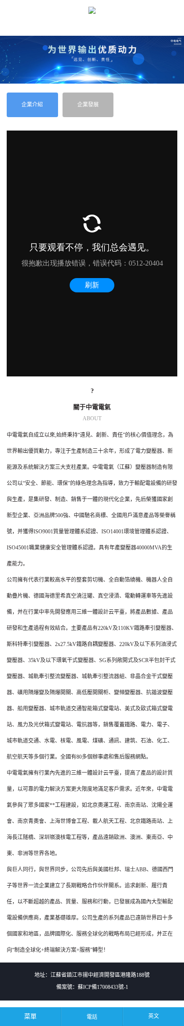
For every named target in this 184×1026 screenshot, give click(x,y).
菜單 (30, 1016)
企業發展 (88, 104)
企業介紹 (32, 104)
